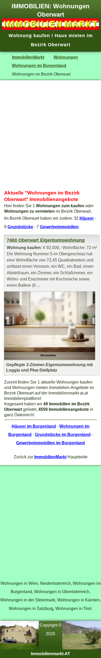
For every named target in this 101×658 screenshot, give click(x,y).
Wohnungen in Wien (19, 583)
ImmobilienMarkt (28, 57)
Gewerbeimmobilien (59, 226)
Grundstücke (20, 226)
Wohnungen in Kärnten (78, 599)
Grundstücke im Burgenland (63, 434)
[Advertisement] (50, 135)
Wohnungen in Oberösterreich (61, 591)
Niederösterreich (55, 583)
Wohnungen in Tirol (73, 608)
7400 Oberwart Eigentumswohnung (46, 240)
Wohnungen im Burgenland (39, 65)
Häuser (87, 218)
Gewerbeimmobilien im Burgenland (50, 442)
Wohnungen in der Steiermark (27, 599)
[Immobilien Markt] (50, 28)
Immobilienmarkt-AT (50, 653)
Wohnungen (66, 57)
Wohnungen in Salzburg (31, 608)
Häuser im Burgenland (34, 426)
